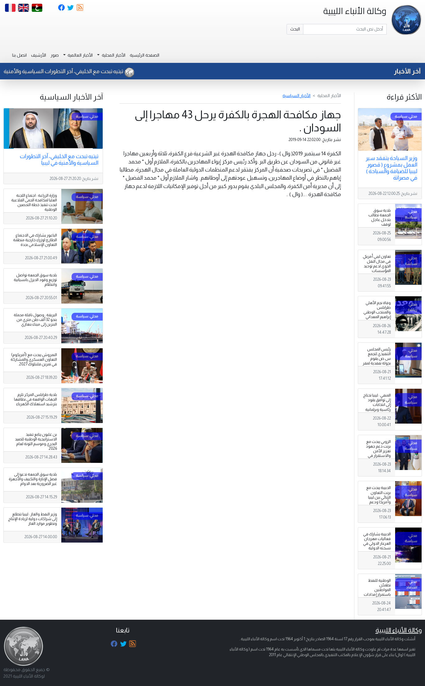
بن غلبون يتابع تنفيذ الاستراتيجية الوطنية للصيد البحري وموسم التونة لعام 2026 (36, 441)
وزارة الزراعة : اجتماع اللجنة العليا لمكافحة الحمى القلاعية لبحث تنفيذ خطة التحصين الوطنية (34, 202)
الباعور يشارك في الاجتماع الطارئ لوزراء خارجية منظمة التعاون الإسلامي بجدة (35, 240)
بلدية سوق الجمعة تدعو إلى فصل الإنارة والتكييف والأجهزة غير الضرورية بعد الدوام (33, 479)
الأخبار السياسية (297, 95)
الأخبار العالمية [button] (80, 55)
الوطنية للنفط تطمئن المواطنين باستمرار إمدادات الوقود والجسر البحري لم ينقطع (377, 592)
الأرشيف (38, 55)
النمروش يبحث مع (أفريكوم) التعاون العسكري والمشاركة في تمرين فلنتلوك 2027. (34, 359)
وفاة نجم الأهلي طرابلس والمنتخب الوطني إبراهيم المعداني (377, 310)
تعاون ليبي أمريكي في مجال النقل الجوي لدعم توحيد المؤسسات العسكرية (377, 265)
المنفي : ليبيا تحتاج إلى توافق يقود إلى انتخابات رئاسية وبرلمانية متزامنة (377, 404)
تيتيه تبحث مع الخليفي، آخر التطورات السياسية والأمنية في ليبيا (59, 159)
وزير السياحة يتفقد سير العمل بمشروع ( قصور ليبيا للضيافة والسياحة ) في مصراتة (391, 168)
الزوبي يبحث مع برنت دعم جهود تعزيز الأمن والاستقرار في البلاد (378, 451)
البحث (295, 29)
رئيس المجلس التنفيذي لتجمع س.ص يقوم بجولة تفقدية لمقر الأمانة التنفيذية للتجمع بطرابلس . (377, 361)
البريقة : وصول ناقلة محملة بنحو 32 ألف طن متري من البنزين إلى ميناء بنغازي (35, 320)
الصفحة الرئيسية (144, 55)
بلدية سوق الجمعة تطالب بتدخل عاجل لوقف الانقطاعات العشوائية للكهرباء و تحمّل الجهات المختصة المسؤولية (378, 229)
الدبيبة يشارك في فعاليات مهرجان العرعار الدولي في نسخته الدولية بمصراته (377, 543)
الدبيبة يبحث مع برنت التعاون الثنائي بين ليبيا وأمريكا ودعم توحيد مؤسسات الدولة (377, 500)
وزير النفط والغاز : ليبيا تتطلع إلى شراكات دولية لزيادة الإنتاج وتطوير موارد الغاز (32, 519)
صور (54, 55)
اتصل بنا (19, 55)
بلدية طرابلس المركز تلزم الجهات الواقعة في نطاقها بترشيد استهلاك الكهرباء (35, 399)
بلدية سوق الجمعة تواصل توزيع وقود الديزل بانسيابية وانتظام (35, 280)
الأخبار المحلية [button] (113, 55)
